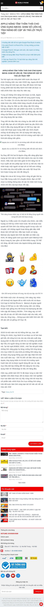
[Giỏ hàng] (41, 4)
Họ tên (3, 426)
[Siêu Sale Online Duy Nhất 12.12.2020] (4, 506)
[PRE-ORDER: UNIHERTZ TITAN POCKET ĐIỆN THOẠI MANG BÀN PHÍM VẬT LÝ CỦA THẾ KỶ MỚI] (4, 454)
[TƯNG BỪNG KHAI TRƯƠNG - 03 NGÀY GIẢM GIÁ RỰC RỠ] (4, 520)
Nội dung (4, 407)
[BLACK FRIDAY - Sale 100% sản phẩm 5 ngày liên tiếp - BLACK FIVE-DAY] (4, 511)
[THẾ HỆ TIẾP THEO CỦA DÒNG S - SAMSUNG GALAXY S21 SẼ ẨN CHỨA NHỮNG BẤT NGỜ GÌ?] (4, 515)
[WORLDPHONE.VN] (22, 2)
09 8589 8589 (13, 533)
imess (7, 392)
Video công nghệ (8, 449)
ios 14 (12, 392)
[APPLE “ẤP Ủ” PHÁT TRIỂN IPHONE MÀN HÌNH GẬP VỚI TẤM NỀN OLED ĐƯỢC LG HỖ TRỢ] (4, 476)
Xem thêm (22, 482)
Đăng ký (38, 591)
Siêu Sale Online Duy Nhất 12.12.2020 (21, 504)
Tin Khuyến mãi (8, 489)
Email (3, 434)
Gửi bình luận (35, 444)
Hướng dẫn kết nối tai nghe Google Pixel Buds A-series (21, 42)
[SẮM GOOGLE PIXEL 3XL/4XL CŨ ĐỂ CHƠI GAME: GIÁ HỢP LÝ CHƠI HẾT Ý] (4, 462)
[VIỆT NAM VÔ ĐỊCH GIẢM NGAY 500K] (4, 494)
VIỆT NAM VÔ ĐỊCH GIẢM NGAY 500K (21, 493)
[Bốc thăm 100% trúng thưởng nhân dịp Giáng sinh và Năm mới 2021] (4, 500)
